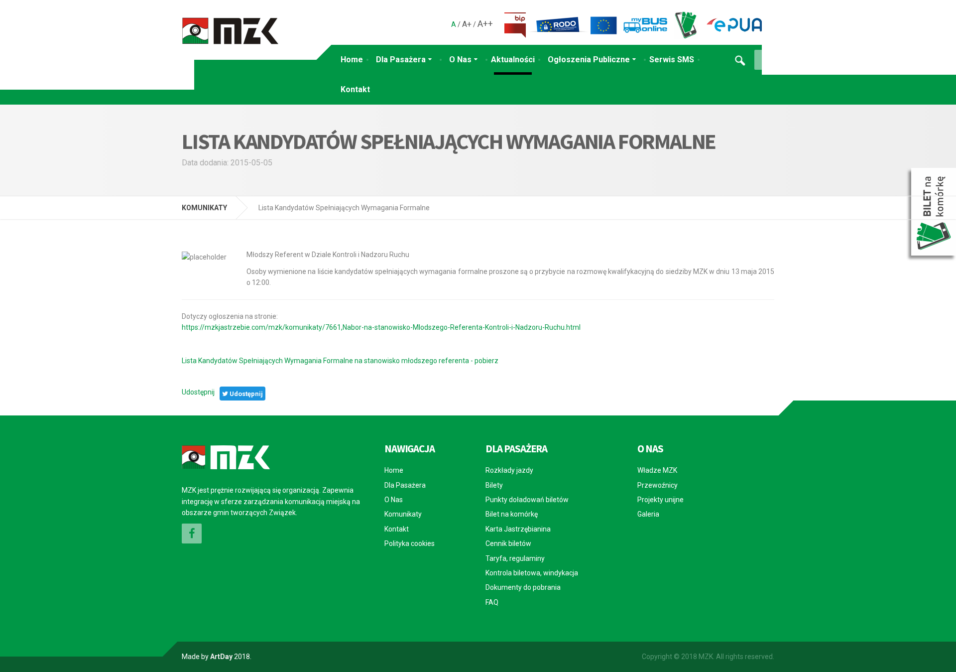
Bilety (494, 485)
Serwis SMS (671, 59)
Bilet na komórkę (511, 514)
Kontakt (355, 89)
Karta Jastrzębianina (518, 529)
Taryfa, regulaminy (515, 558)
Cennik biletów (508, 543)
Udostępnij (198, 392)
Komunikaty (403, 514)
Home (352, 59)
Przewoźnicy (657, 485)
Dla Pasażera (401, 59)
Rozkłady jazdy (509, 470)
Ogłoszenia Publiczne (589, 59)
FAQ (491, 602)
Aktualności (513, 59)
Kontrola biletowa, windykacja (531, 573)
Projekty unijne (660, 500)
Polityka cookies (409, 543)
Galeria (648, 514)
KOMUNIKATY (204, 208)
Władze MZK (657, 470)
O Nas (460, 59)
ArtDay (221, 657)
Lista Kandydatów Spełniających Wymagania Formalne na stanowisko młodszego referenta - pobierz (340, 361)
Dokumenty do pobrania (523, 587)
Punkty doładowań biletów (527, 500)
